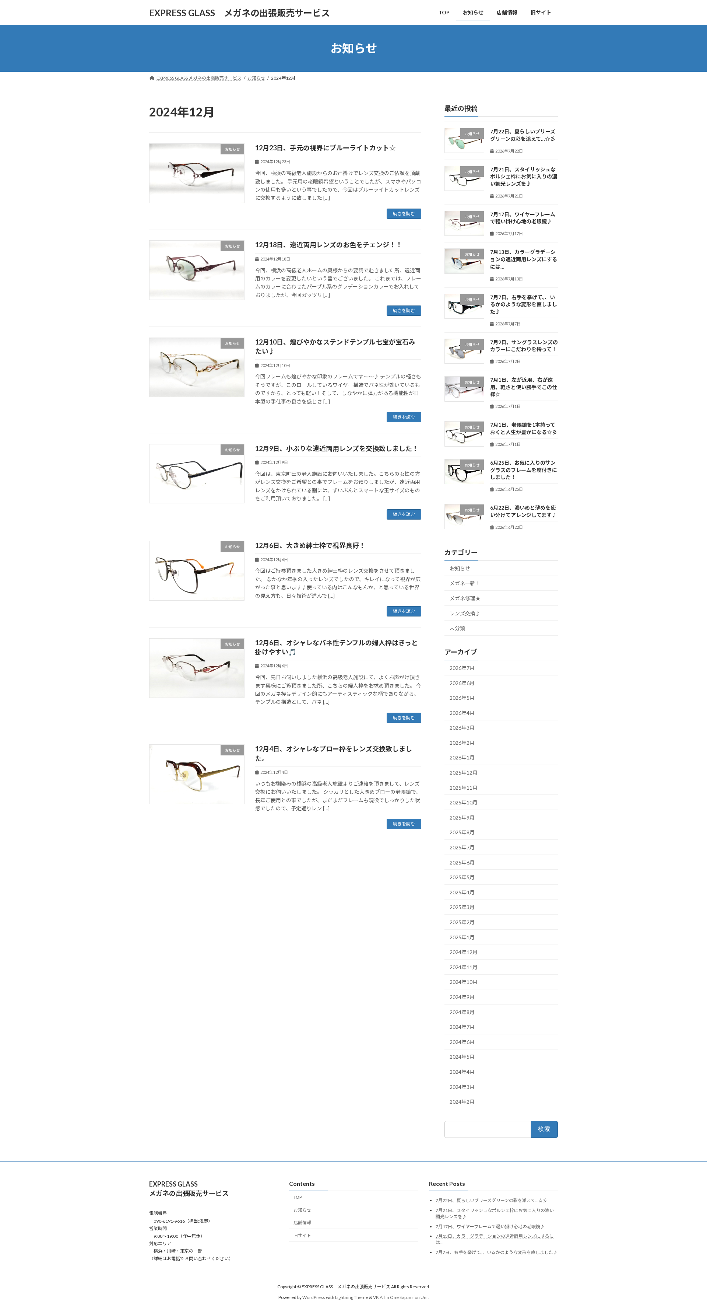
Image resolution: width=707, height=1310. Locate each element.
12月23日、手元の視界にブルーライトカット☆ (325, 148)
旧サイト (302, 1235)
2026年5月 (462, 698)
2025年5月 (462, 877)
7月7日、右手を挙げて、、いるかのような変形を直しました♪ (523, 304)
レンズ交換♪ (465, 613)
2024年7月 (462, 1027)
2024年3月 (462, 1087)
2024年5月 (462, 1057)
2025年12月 (464, 772)
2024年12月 (464, 952)
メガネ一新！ (465, 583)
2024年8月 (462, 1012)
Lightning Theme (351, 1297)
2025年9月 (462, 817)
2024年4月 (462, 1072)
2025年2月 (462, 922)
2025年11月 (464, 788)
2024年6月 (462, 1042)
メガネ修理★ (465, 598)
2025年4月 (462, 892)
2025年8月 (462, 832)
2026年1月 (462, 758)
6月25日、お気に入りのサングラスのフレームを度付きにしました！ (523, 470)
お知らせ (460, 568)
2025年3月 (462, 907)
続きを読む (404, 213)
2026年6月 (462, 683)
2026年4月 (462, 713)
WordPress (313, 1297)
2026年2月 (462, 743)
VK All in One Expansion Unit (401, 1297)
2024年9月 (462, 997)
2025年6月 (462, 862)
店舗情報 (302, 1222)
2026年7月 (462, 668)
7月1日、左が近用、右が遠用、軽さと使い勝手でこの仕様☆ (523, 387)
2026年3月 (462, 727)
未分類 (457, 628)
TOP (297, 1197)
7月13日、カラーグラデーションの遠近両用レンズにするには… (523, 259)
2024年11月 (464, 967)
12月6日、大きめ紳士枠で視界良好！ (310, 545)
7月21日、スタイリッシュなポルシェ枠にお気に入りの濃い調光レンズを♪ (523, 176)
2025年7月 (462, 847)
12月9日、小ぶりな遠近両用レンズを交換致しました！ (337, 448)
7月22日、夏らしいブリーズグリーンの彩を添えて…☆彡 (491, 1200)
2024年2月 (462, 1101)
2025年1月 (462, 937)
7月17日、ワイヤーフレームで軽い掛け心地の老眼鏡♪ (490, 1226)
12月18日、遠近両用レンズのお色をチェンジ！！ (328, 245)
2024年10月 (464, 982)
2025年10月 (464, 802)
